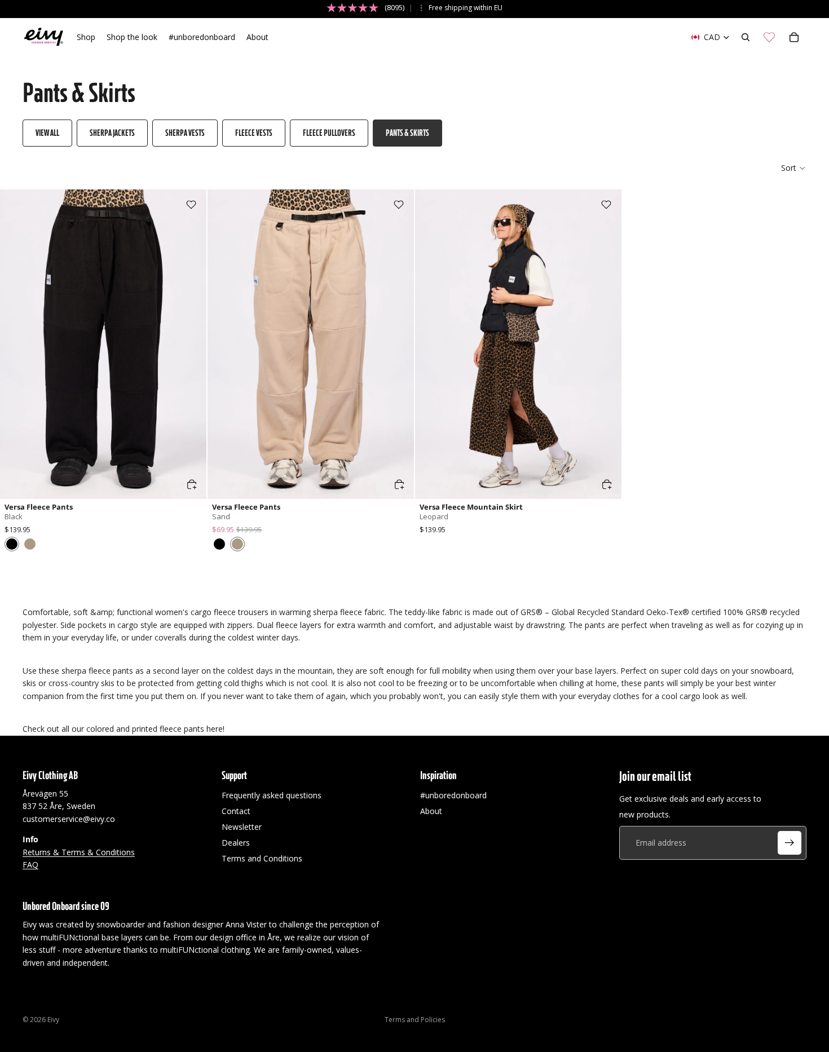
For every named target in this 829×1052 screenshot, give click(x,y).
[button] (793, 168)
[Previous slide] (17, 344)
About (431, 811)
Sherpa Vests (185, 132)
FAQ (30, 864)
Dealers (236, 842)
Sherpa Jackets (112, 132)
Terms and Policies (415, 1019)
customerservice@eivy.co (69, 819)
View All (47, 132)
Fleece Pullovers (329, 132)
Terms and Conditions (262, 858)
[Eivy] (44, 37)
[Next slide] (189, 344)
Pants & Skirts (407, 132)
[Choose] (192, 484)
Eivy (53, 1019)
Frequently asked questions (271, 795)
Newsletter (242, 826)
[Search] (745, 37)
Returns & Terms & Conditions (79, 851)
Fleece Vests (253, 132)
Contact (236, 811)
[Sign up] (789, 843)
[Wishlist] (769, 37)
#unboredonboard (453, 795)
